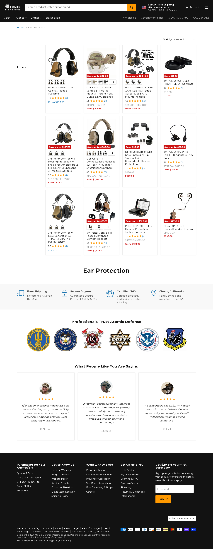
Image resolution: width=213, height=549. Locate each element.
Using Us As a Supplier (29, 477)
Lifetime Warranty (61, 470)
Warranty (21, 528)
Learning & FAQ (129, 478)
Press (67, 528)
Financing (126, 487)
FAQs (58, 528)
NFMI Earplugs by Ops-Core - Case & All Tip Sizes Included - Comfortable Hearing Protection (139, 158)
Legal (76, 528)
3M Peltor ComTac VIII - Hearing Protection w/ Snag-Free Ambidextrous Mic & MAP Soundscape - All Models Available (63, 164)
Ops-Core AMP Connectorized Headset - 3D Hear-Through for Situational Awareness (101, 163)
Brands (35, 17)
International (128, 496)
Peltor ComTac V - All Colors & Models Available (60, 90)
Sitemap (37, 531)
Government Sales (152, 17)
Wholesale (129, 17)
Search (106, 528)
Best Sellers (53, 17)
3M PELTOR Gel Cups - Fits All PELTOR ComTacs (178, 82)
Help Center (127, 470)
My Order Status (130, 474)
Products (47, 528)
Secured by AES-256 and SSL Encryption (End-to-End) (44, 540)
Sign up (163, 499)
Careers (90, 491)
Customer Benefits (62, 487)
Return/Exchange (91, 528)
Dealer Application (96, 470)
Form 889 (22, 490)
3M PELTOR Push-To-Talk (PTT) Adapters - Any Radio (178, 154)
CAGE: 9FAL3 (201, 17)
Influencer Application (98, 478)
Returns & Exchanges (133, 491)
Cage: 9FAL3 (24, 486)
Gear (7, 17)
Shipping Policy (59, 496)
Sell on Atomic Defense (57, 531)
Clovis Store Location (63, 491)
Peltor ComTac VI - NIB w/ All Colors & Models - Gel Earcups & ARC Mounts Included (139, 92)
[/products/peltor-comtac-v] (63, 63)
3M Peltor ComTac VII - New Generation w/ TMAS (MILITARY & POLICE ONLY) (62, 237)
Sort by (167, 39)
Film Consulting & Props (99, 487)
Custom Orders (129, 483)
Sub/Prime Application (98, 483)
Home (20, 27)
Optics (20, 17)
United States (180, 518)
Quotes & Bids (25, 473)
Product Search (60, 483)
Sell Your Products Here (99, 474)
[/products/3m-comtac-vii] (63, 208)
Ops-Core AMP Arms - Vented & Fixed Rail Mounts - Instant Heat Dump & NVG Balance (100, 92)
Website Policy (59, 478)
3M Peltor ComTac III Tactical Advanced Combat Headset (99, 235)
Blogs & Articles (60, 474)
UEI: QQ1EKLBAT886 (28, 482)
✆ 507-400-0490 (178, 17)
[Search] (131, 7)
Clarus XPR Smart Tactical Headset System (178, 228)
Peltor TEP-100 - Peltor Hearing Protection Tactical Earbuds (138, 229)
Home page (23, 531)
